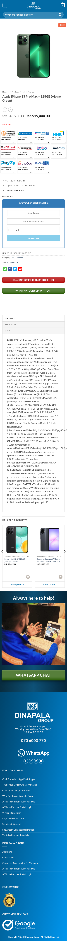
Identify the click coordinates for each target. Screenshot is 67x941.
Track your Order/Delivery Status (19, 784)
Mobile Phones (28, 92)
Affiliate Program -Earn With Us (18, 868)
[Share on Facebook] (10, 268)
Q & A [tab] (7, 331)
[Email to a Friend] (20, 268)
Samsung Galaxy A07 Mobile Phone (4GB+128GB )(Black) (48, 560)
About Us (7, 851)
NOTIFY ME (33, 238)
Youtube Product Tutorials (15, 835)
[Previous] (7, 55)
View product (17, 584)
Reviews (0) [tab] (10, 324)
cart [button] (28, 577)
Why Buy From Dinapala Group (18, 796)
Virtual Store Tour (11, 813)
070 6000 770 (33, 740)
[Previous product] (10, 109)
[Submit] (60, 15)
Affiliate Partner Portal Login (17, 807)
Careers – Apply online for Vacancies (21, 863)
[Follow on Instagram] (31, 761)
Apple (9, 262)
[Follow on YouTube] (41, 761)
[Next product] (5, 109)
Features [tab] (9, 318)
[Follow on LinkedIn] (36, 761)
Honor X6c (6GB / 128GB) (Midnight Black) (15, 560)
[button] (4, 5)
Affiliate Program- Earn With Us (18, 801)
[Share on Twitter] (15, 268)
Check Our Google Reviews (16, 790)
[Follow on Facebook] (26, 761)
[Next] (59, 55)
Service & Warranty (12, 824)
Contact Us (8, 857)
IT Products (14, 92)
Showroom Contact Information (18, 829)
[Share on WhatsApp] (4, 268)
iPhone (15, 262)
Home (4, 92)
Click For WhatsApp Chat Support (19, 779)
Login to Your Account (13, 818)
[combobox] (13, 230)
